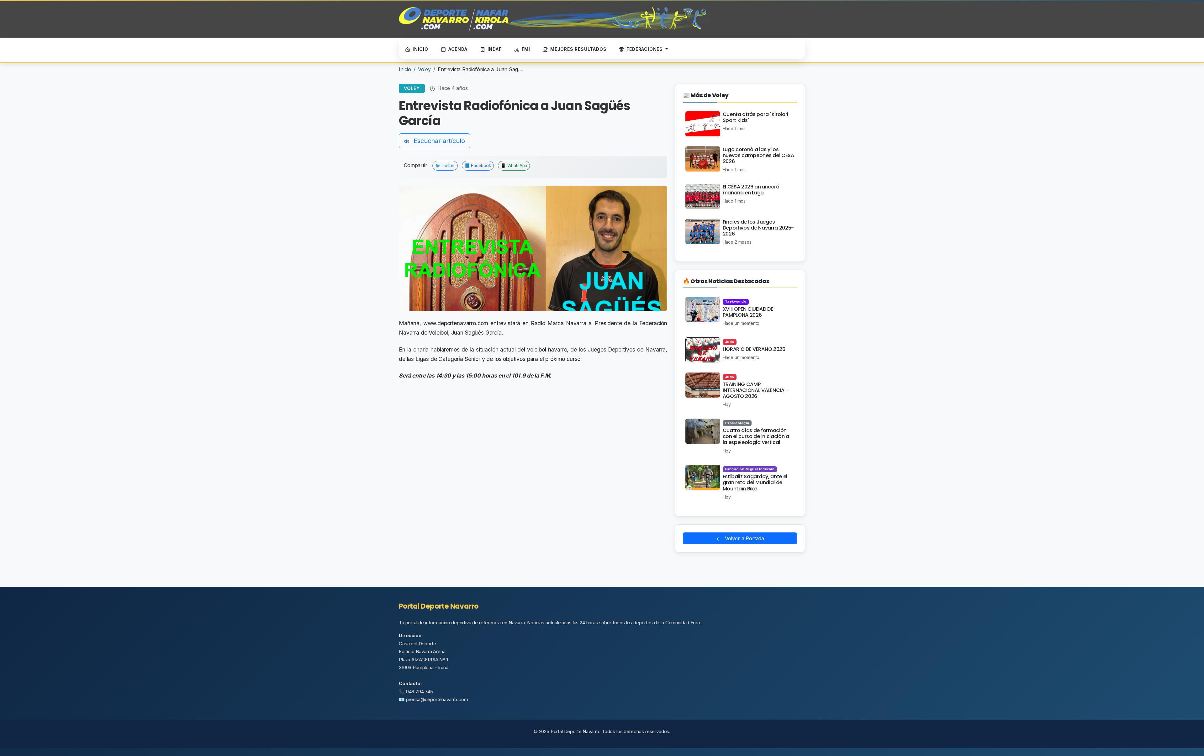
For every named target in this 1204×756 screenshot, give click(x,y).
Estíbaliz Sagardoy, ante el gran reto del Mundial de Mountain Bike (755, 482)
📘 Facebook (478, 165)
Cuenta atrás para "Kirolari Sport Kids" (755, 117)
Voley (424, 69)
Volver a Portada (743, 538)
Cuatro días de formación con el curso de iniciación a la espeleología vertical (756, 436)
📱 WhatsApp (514, 165)
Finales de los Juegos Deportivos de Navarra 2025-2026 (758, 227)
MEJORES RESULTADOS (578, 49)
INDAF (495, 49)
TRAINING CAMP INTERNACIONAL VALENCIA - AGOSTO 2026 (755, 390)
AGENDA (457, 49)
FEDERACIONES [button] (645, 49)
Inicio (405, 69)
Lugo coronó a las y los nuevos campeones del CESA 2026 (758, 155)
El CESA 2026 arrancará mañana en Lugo (751, 189)
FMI (526, 49)
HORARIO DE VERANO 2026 (754, 349)
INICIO (420, 49)
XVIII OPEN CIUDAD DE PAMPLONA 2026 (748, 312)
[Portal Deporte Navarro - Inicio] (554, 18)
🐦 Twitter (445, 165)
